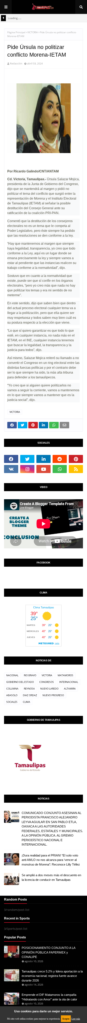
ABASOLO (11, 695)
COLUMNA (12, 688)
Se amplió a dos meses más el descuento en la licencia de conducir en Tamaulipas (51, 877)
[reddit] (60, 459)
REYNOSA (29, 688)
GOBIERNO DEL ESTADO (20, 682)
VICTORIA (32, 32)
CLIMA (26, 702)
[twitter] (27, 459)
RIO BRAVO (30, 675)
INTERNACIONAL (68, 682)
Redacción (16, 63)
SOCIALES (11, 702)
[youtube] (43, 469)
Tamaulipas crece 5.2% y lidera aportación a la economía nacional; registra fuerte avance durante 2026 (52, 976)
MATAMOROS (65, 675)
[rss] (76, 469)
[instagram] (27, 469)
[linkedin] (43, 459)
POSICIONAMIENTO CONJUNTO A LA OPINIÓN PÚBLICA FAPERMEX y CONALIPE (48, 952)
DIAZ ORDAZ (30, 695)
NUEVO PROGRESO (53, 695)
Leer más (75, 1018)
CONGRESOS (46, 682)
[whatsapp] (60, 469)
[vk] (11, 469)
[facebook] (11, 459)
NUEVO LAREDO (49, 688)
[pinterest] (76, 459)
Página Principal (16, 32)
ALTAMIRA (70, 688)
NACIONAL (12, 675)
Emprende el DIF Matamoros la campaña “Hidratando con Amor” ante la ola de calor (49, 997)
